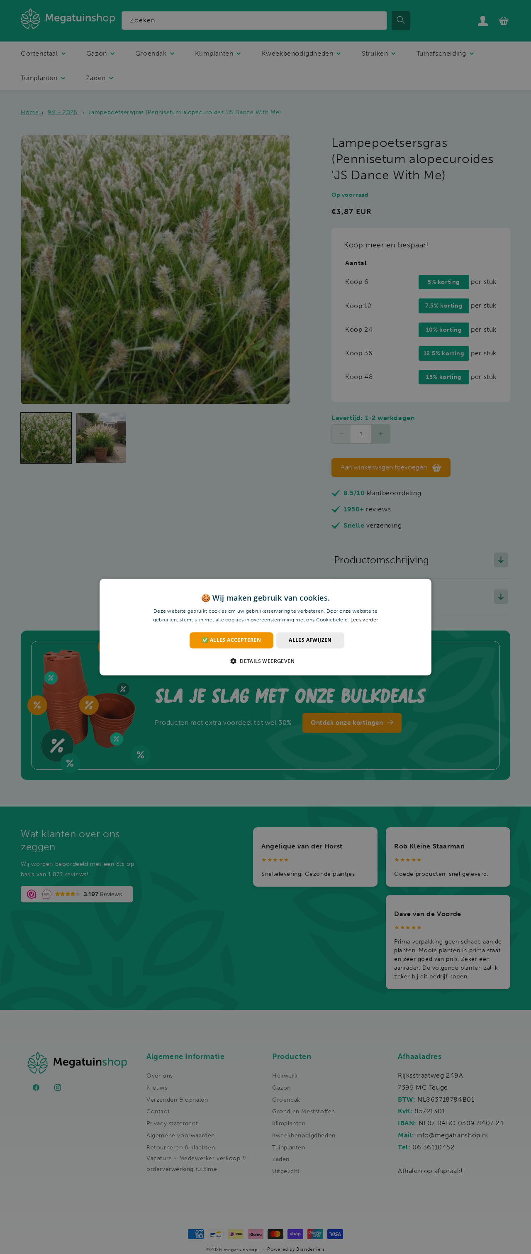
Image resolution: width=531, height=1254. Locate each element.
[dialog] (265, 627)
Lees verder (364, 620)
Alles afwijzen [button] (310, 640)
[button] (265, 661)
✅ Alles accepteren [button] (231, 640)
